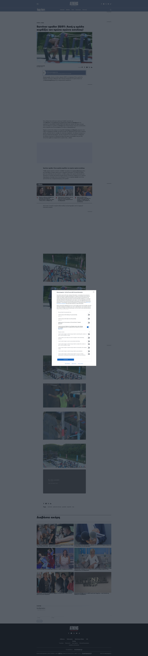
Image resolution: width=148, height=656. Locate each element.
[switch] (88, 315)
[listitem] (74, 312)
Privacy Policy (80, 363)
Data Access (74, 363)
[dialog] (74, 328)
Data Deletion (67, 363)
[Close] (94, 292)
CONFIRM (66, 359)
